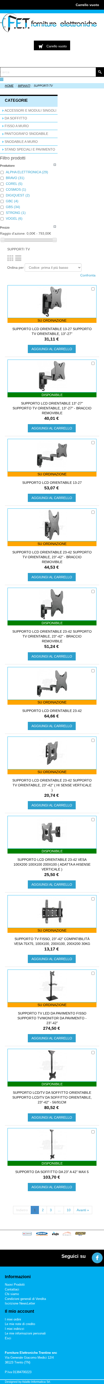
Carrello (87, 5)
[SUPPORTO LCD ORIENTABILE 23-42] (52, 683)
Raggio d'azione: (13, 233)
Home (9, 85)
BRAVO (15, 178)
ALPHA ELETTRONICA (27, 172)
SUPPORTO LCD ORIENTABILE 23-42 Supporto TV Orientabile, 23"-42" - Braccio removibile (52, 557)
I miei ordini (13, 1319)
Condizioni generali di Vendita (25, 1299)
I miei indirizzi (14, 1329)
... (59, 1210)
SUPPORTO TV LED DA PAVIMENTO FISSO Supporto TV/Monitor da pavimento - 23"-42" (52, 1018)
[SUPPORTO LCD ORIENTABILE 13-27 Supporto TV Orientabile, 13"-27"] (52, 301)
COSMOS (16, 189)
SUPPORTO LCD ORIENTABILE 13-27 (52, 483)
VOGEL (14, 218)
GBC (12, 201)
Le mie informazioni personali (25, 1333)
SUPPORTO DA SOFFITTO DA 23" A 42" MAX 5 (52, 1172)
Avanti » (83, 1210)
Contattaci (12, 1289)
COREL (14, 184)
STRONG (16, 213)
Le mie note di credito (20, 1324)
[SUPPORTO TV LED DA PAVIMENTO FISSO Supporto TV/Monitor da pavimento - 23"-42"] (52, 986)
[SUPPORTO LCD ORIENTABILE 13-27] (52, 455)
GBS (13, 207)
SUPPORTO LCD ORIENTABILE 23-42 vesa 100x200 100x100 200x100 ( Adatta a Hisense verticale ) (52, 864)
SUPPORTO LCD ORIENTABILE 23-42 (52, 711)
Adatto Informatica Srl (36, 1382)
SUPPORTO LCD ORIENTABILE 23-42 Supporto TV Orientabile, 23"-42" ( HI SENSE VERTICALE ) (52, 785)
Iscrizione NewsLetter (20, 1303)
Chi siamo (12, 1294)
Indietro (22, 1210)
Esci (8, 1338)
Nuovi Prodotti (15, 1284)
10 (69, 1210)
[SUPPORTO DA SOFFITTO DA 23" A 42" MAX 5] (52, 1144)
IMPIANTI (24, 85)
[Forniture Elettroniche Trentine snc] (48, 22)
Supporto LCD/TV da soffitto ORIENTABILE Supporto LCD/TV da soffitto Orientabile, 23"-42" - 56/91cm (52, 1097)
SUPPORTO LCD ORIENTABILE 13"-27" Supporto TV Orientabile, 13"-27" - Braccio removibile (52, 408)
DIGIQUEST (18, 195)
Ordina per (15, 267)
